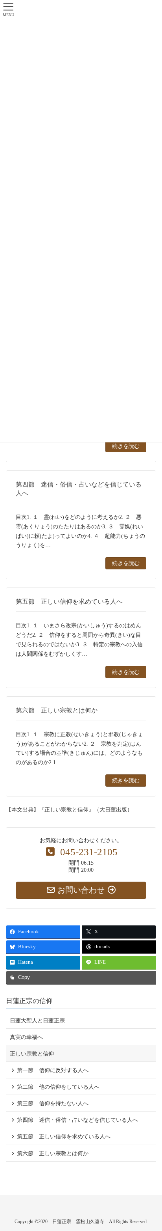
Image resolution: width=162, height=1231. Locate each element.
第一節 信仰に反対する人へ (52, 1070)
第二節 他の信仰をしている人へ (58, 1087)
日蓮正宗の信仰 (29, 1001)
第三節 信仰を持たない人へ (52, 1103)
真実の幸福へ (26, 1037)
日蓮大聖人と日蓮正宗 (37, 1021)
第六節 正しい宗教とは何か (52, 1153)
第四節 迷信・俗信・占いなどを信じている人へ (77, 1120)
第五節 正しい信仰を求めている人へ (63, 1137)
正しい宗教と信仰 (32, 1054)
